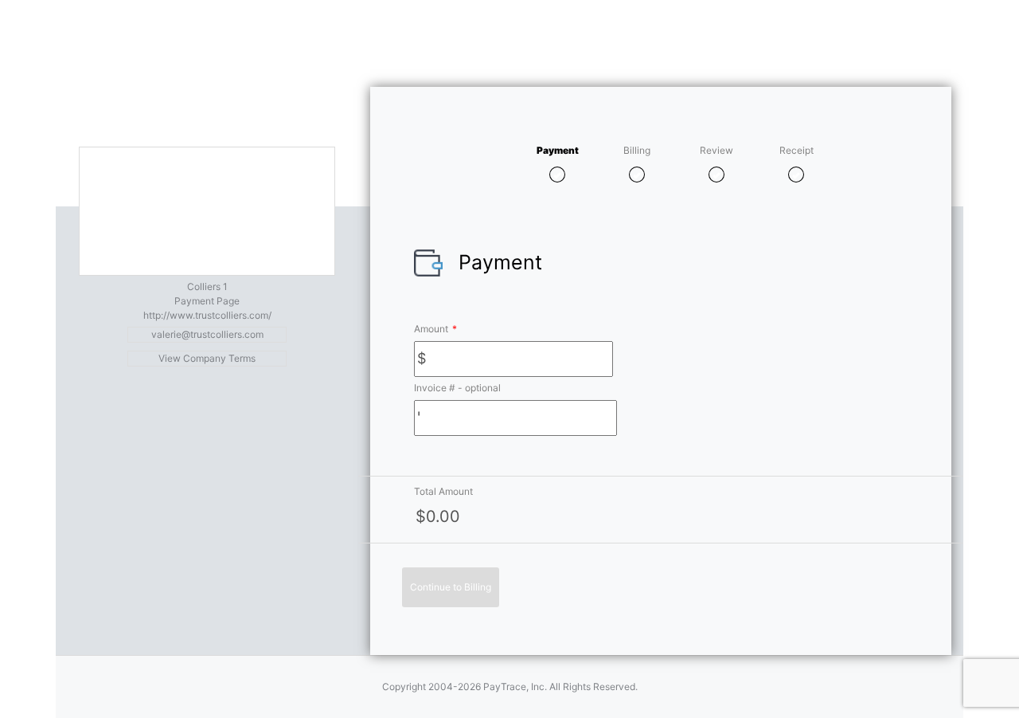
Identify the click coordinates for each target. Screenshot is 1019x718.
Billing (636, 150)
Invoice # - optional (457, 388)
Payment (558, 150)
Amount (435, 329)
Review (716, 150)
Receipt (796, 150)
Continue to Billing (450, 587)
